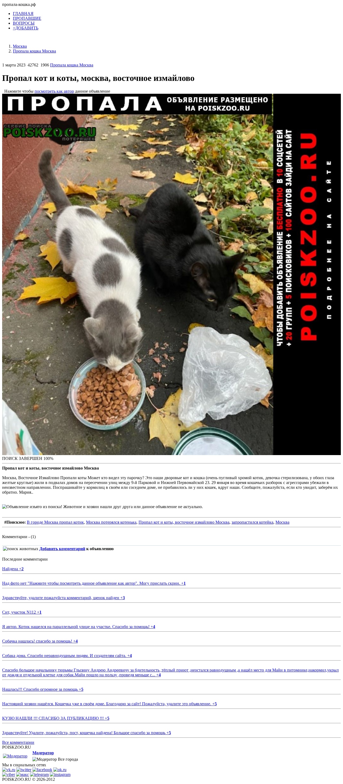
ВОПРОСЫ (24, 23)
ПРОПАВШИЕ (27, 18)
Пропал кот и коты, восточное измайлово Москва (184, 522)
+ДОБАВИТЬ (25, 28)
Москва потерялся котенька (111, 522)
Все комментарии (18, 742)
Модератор (43, 753)
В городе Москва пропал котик (55, 522)
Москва (282, 522)
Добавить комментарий (62, 548)
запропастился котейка (252, 522)
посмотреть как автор (54, 91)
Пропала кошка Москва (71, 65)
